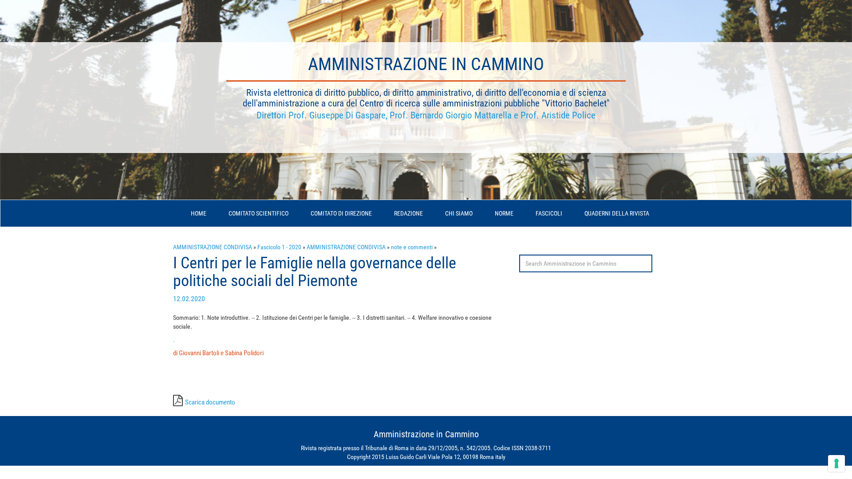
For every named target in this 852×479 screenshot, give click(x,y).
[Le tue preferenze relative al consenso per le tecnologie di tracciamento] (836, 463)
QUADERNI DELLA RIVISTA (616, 213)
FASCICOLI (549, 213)
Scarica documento (210, 402)
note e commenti (412, 247)
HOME (198, 213)
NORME (504, 213)
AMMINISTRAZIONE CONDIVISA (212, 247)
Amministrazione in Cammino (426, 64)
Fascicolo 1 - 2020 (279, 247)
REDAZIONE (408, 213)
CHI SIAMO (459, 213)
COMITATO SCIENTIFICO (258, 213)
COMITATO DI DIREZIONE (341, 213)
